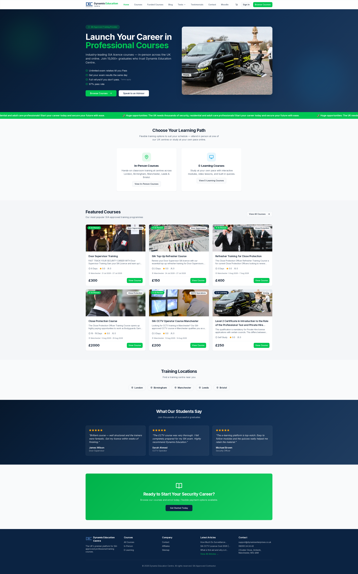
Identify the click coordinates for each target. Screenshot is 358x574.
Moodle (225, 4)
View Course (135, 280)
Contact (212, 4)
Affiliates (166, 546)
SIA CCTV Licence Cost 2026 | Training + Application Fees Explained (214, 546)
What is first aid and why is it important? (213, 550)
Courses (138, 4)
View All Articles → (209, 554)
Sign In (246, 4)
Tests (180, 4)
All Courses (129, 542)
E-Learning (129, 550)
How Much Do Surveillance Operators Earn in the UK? (212, 542)
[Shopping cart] (236, 4)
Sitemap (165, 550)
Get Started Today (179, 508)
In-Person (128, 546)
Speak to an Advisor (133, 93)
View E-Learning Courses (211, 180)
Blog (170, 4)
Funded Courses (155, 4)
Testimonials (197, 4)
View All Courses (257, 214)
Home (126, 4)
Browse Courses (263, 4)
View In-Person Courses (146, 184)
